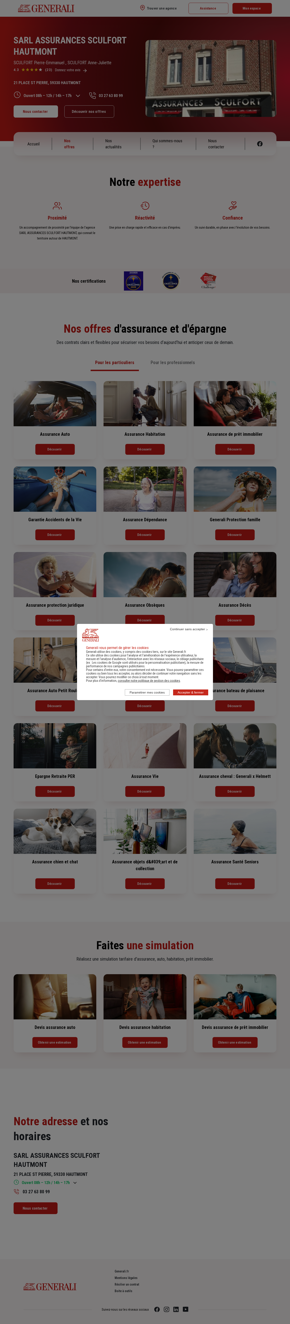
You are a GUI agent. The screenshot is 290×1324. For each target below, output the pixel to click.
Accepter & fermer (191, 692)
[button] (149, 680)
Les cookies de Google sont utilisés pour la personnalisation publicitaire (138, 662)
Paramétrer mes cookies (147, 692)
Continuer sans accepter (187, 629)
